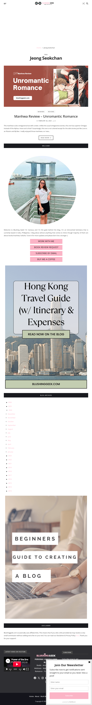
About (37, 696)
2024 (10, 410)
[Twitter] (38, 678)
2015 (10, 483)
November (11, 418)
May (9, 440)
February (11, 448)
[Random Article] (83, 3)
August (10, 429)
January (10, 452)
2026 (10, 402)
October (11, 421)
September (12, 425)
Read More (45, 138)
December (11, 414)
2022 (10, 460)
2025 (10, 406)
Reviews (51, 112)
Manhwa (41, 112)
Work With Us (45, 696)
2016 (10, 479)
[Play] (7, 669)
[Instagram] (42, 678)
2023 (10, 456)
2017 (10, 475)
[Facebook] (35, 678)
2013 (10, 491)
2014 (10, 487)
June (9, 437)
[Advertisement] (46, 25)
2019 (10, 467)
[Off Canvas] (5, 3)
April (9, 444)
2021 (10, 463)
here (77, 635)
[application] (17, 664)
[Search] (87, 3)
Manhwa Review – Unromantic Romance (46, 116)
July (9, 433)
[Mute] (24, 669)
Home (31, 696)
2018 (10, 471)
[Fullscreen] (27, 669)
